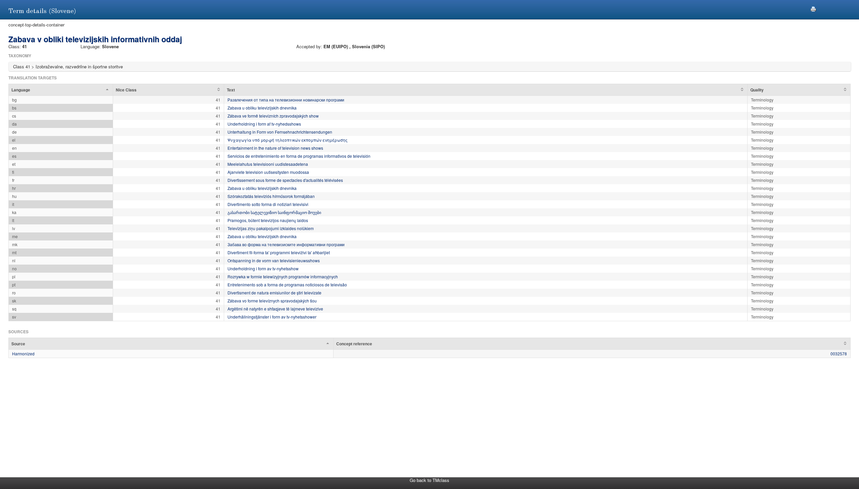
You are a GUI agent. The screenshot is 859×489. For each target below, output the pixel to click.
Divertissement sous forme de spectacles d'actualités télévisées (285, 180)
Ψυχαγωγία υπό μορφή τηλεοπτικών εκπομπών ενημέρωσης (288, 140)
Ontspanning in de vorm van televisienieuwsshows (274, 260)
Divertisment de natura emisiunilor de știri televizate (274, 292)
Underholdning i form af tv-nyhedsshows (264, 124)
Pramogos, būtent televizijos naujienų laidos (268, 220)
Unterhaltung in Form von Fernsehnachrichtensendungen (280, 132)
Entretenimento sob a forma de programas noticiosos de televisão (287, 284)
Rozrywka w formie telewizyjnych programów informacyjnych (283, 276)
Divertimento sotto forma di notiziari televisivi (268, 204)
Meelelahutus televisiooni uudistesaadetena (268, 164)
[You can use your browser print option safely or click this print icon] (813, 8)
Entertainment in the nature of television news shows (275, 148)
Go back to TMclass (429, 480)
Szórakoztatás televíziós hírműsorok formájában (271, 196)
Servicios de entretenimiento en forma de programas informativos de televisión (299, 156)
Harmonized (23, 353)
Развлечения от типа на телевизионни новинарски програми (286, 99)
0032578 (838, 353)
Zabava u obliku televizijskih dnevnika (262, 108)
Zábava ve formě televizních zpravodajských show (273, 116)
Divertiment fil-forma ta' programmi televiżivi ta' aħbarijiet (279, 252)
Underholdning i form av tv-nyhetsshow (263, 268)
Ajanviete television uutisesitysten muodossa (268, 172)
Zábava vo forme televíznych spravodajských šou (272, 300)
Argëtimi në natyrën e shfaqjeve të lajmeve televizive (275, 308)
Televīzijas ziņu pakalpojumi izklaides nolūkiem (271, 228)
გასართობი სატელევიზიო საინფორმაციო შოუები (274, 212)
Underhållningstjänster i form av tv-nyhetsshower (272, 317)
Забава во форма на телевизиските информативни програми (286, 244)
